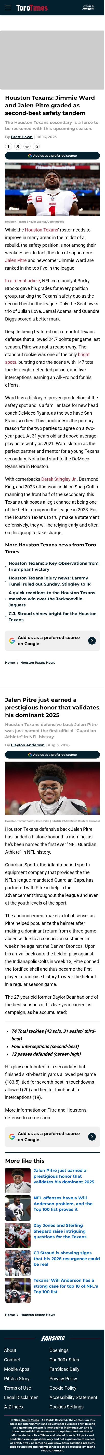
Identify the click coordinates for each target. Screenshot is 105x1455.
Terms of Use (17, 1388)
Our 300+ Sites (64, 1359)
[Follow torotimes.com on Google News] (92, 641)
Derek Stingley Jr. (59, 479)
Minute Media (30, 1420)
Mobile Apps (16, 1369)
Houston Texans (41, 229)
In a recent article (22, 280)
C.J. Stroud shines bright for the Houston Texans (53, 616)
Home (10, 662)
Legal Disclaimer (21, 1397)
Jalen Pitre (16, 260)
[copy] (36, 146)
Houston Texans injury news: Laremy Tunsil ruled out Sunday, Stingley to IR (50, 581)
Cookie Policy (62, 1388)
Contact (12, 1359)
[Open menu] (8, 8)
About (10, 1350)
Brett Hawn (22, 137)
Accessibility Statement (73, 1397)
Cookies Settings (66, 1406)
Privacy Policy (63, 1378)
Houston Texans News (37, 662)
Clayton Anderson (28, 745)
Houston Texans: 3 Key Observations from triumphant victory (54, 566)
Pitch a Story (17, 1378)
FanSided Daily (64, 1369)
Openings (59, 1350)
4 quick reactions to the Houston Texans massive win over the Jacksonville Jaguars (52, 598)
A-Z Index (13, 1406)
